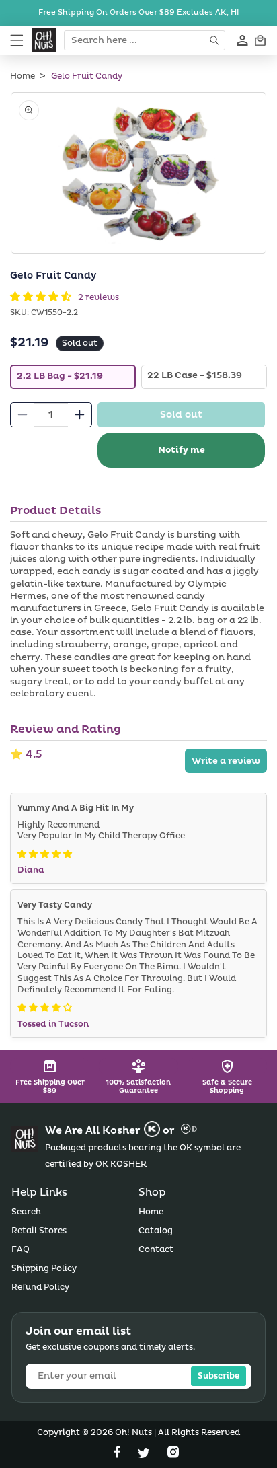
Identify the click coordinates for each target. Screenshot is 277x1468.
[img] (44, 854)
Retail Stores (39, 1231)
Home (22, 76)
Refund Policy (40, 1287)
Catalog (155, 1231)
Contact (155, 1250)
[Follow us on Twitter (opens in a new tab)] (145, 1454)
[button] (17, 40)
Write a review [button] (226, 761)
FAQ (20, 1250)
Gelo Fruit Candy (86, 76)
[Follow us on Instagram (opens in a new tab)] (173, 1454)
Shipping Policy (44, 1268)
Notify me (181, 450)
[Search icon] (215, 40)
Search (26, 1212)
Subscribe (218, 1376)
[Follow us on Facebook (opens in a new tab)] (118, 1454)
